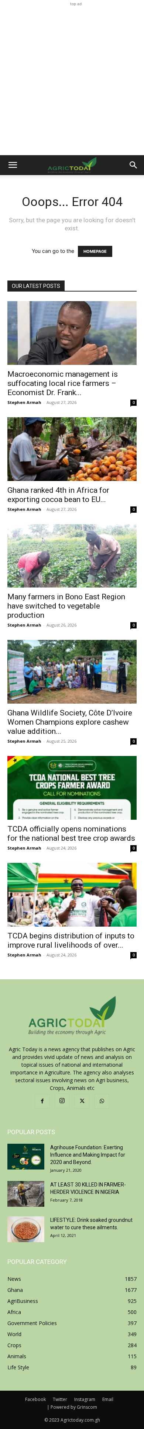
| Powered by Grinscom (72, 1407)
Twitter (60, 1399)
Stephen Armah (24, 402)
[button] (12, 165)
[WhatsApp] (102, 1101)
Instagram (84, 1399)
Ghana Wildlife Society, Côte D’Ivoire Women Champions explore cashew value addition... (69, 722)
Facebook (35, 1399)
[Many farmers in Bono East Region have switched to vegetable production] (72, 556)
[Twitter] (82, 1101)
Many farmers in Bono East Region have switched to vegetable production (66, 606)
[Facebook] (42, 1101)
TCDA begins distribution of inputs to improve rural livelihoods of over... (70, 940)
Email (107, 1399)
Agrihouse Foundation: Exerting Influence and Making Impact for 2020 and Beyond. (87, 1154)
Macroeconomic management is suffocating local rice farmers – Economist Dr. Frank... (62, 383)
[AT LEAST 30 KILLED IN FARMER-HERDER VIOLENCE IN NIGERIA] (25, 1194)
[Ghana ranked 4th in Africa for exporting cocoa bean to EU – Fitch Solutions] (72, 449)
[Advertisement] (72, 79)
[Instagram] (62, 1101)
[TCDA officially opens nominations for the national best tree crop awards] (72, 788)
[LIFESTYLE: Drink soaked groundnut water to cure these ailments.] (25, 1229)
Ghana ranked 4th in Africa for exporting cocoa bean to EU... (58, 495)
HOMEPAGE (95, 251)
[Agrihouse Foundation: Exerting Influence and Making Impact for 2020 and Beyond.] (25, 1157)
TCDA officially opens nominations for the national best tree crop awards (71, 834)
